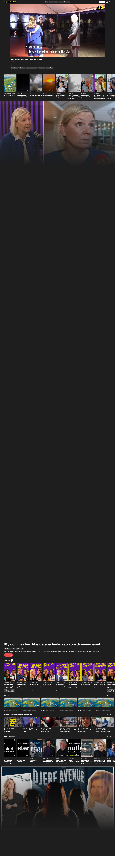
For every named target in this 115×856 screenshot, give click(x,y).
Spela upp (9, 655)
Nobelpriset (22, 67)
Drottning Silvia (49, 67)
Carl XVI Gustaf (14, 67)
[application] (57, 30)
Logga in (102, 1)
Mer (69, 1)
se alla (109, 72)
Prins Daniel (41, 67)
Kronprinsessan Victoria (32, 67)
